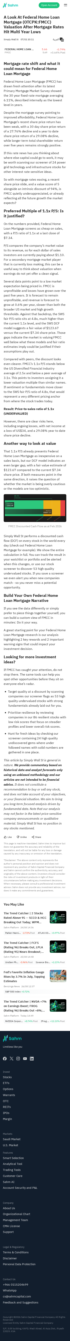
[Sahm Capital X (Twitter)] (11, 1058)
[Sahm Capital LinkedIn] (32, 1058)
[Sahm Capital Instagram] (18, 1058)
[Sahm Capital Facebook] (5, 1058)
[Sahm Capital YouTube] (25, 1058)
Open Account (49, 5)
